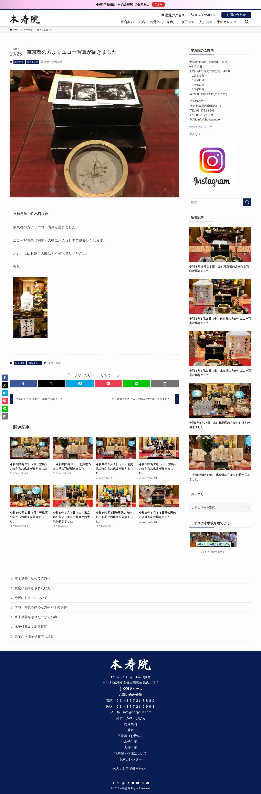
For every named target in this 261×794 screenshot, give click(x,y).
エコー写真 (54, 363)
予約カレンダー (130, 759)
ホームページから (132, 718)
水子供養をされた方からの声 (36, 617)
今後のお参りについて (31, 597)
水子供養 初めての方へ (33, 578)
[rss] (143, 783)
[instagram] (123, 783)
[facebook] (113, 783)
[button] (23, 383)
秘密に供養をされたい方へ (34, 588)
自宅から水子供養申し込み (34, 636)
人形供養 (130, 747)
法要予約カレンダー (202, 127)
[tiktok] (128, 783)
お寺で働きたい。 (135, 768)
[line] (133, 783)
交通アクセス (174, 15)
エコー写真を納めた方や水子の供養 (41, 607)
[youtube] (138, 783)
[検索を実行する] (247, 202)
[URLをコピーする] (165, 383)
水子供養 (18, 61)
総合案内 (130, 724)
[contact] (147, 783)
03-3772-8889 (204, 15)
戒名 (130, 730)
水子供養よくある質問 (31, 626)
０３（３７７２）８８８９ (135, 700)
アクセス (195, 134)
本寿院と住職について (130, 753)
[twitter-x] (118, 783)
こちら (158, 4)
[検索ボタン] (246, 22)
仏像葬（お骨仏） (130, 736)
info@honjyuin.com (137, 712)
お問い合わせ (236, 15)
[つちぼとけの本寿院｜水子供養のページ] (25, 19)
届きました (32, 61)
